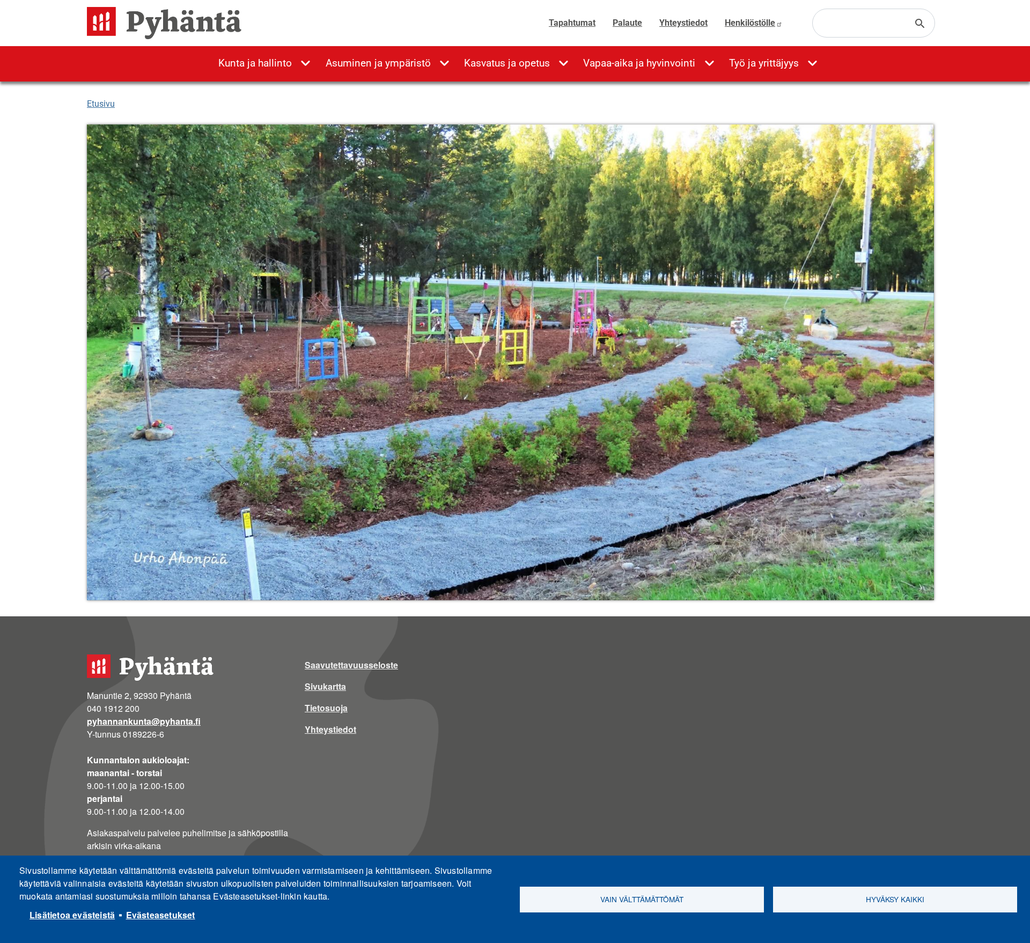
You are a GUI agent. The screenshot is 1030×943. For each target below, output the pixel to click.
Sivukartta (325, 686)
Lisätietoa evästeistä (72, 915)
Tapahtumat (572, 23)
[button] (510, 362)
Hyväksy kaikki (895, 899)
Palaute (627, 23)
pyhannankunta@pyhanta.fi (144, 721)
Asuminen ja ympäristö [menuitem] (378, 63)
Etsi (920, 24)
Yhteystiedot (683, 23)
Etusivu (101, 104)
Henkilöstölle (750, 23)
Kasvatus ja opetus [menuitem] (507, 63)
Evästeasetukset (160, 915)
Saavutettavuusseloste (351, 665)
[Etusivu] (168, 23)
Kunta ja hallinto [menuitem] (255, 63)
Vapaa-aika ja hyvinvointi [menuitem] (639, 63)
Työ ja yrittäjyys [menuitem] (764, 63)
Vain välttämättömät (641, 899)
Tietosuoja (326, 708)
